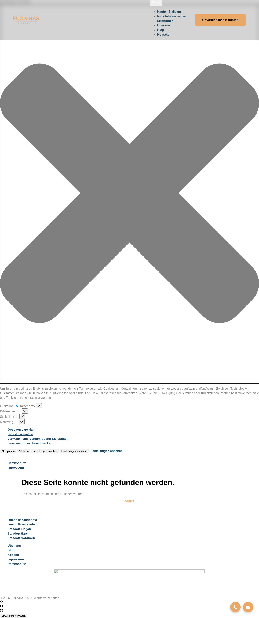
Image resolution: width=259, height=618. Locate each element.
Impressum (16, 467)
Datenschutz (17, 463)
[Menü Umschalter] (156, 3)
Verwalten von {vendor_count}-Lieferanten (38, 438)
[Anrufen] (235, 607)
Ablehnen (23, 451)
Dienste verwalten (20, 434)
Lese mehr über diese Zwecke (29, 443)
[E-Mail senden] (248, 607)
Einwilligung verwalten (14, 615)
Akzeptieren (8, 451)
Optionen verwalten (21, 429)
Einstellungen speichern (74, 451)
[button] (129, 194)
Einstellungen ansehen (44, 451)
